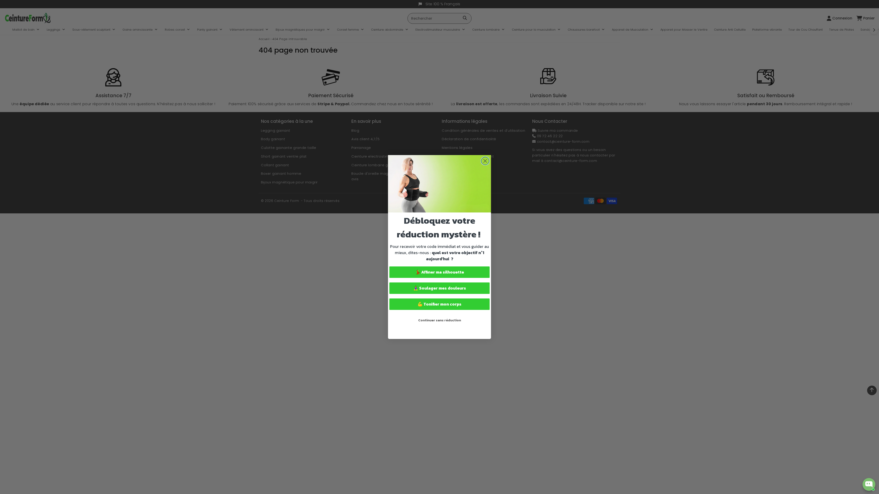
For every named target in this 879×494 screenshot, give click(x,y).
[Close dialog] (485, 161)
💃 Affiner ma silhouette (439, 272)
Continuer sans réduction (439, 320)
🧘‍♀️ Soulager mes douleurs (439, 288)
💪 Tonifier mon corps (439, 304)
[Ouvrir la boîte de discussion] (869, 484)
